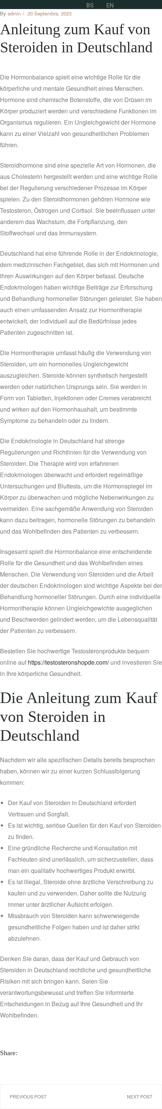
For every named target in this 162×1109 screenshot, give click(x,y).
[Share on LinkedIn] (43, 1053)
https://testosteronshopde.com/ (68, 662)
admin (14, 13)
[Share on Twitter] (35, 1053)
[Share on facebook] (26, 1053)
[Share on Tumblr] (52, 1053)
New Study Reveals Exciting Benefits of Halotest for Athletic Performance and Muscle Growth (123, 1097)
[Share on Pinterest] (69, 1053)
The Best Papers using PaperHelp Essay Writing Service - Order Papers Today (38, 1097)
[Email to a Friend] (78, 1053)
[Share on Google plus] (61, 1053)
